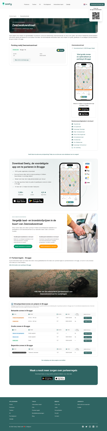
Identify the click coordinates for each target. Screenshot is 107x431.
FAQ (33, 407)
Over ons (57, 404)
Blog (33, 416)
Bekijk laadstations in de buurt (23, 246)
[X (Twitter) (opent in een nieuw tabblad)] (86, 427)
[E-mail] (97, 427)
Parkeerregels (12, 16)
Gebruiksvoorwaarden (83, 404)
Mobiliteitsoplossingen (38, 413)
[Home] (7, 4)
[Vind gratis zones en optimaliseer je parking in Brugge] (84, 81)
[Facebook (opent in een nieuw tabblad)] (83, 427)
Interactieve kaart (37, 404)
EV (10, 413)
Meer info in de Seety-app (22, 60)
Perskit (56, 413)
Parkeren (11, 407)
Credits (79, 407)
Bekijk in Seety (88, 317)
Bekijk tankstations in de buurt (48, 246)
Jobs (56, 407)
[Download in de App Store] (84, 114)
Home (11, 404)
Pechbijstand (12, 416)
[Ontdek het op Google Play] (84, 109)
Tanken (11, 410)
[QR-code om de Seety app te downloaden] (96, 16)
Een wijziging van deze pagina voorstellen (53, 360)
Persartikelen (58, 410)
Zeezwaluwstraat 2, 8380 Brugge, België (22, 28)
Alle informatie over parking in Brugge (20, 265)
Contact (57, 416)
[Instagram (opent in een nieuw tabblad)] (90, 427)
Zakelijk (11, 419)
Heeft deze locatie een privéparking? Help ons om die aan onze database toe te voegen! (53, 154)
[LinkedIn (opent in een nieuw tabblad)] (93, 427)
